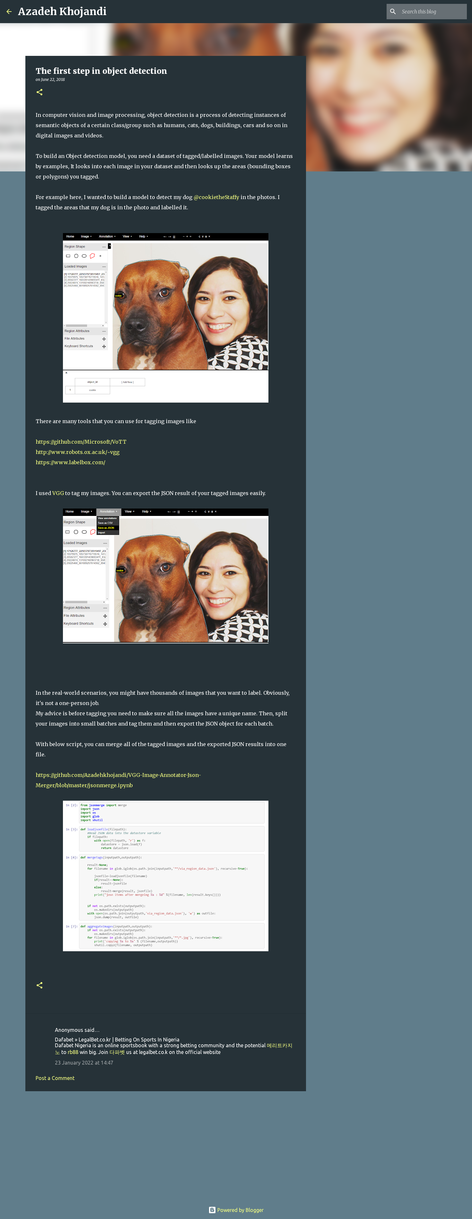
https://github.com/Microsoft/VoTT (81, 442)
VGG (58, 493)
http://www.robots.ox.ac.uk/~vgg (77, 452)
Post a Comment (55, 1078)
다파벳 (117, 1052)
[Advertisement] (166, 1146)
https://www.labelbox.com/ (70, 462)
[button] (39, 92)
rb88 (73, 1052)
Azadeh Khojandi (62, 11)
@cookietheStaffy (216, 197)
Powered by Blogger (240, 1210)
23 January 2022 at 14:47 (84, 1063)
